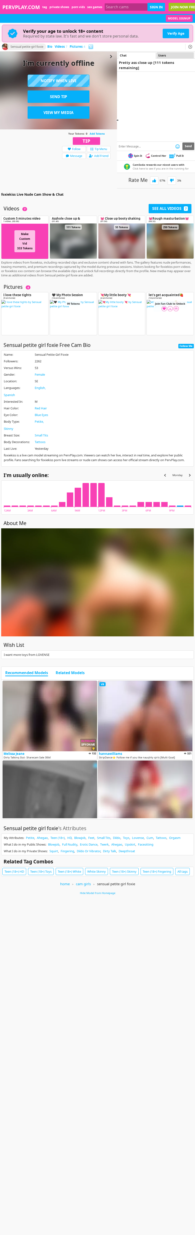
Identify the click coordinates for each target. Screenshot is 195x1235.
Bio (49, 47)
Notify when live (59, 80)
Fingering (67, 851)
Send (188, 146)
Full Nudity (69, 844)
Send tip (58, 96)
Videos (61, 47)
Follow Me (186, 346)
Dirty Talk (109, 851)
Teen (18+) (57, 838)
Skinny (8, 428)
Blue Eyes (41, 415)
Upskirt (130, 844)
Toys (126, 838)
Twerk (104, 844)
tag (44, 7)
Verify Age (175, 33)
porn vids (78, 7)
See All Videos (169, 208)
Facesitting (145, 844)
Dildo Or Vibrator (88, 851)
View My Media (58, 112)
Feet (91, 838)
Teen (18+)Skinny (124, 871)
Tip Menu (101, 149)
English (40, 388)
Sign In (156, 7)
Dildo (116, 838)
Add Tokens (97, 133)
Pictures (77, 47)
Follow (76, 149)
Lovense (138, 838)
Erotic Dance (89, 844)
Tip (86, 141)
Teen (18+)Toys (41, 871)
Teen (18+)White (69, 871)
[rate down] (172, 180)
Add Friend (101, 156)
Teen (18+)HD (14, 871)
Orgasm (174, 838)
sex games (94, 7)
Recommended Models (26, 673)
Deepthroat (127, 851)
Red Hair (41, 408)
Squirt (53, 851)
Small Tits (41, 435)
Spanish (9, 395)
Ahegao (42, 838)
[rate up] (154, 180)
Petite (39, 421)
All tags (182, 871)
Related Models (70, 673)
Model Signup (179, 18)
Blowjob (80, 838)
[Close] (190, 47)
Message (76, 156)
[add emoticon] (177, 146)
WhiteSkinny (96, 871)
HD (69, 838)
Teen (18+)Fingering (157, 871)
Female (40, 374)
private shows (59, 7)
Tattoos (40, 442)
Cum (149, 838)
